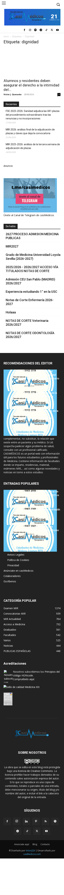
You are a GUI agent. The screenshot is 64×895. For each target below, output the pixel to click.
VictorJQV (31, 850)
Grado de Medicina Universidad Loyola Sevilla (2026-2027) (33, 256)
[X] (52, 30)
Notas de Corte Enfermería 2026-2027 (30, 302)
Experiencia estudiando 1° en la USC (31, 291)
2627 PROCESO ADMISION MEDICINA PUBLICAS (32, 236)
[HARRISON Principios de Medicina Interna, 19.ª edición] (30, 538)
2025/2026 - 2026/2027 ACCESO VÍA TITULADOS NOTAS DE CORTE (32, 269)
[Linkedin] (26, 821)
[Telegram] (41, 30)
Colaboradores (12, 576)
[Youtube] (57, 30)
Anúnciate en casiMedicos (18, 570)
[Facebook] (24, 30)
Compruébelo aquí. (24, 679)
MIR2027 (12, 246)
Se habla (10, 226)
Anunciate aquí (21, 844)
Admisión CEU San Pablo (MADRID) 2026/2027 (30, 281)
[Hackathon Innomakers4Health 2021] (30, 521)
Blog (35, 844)
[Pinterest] (35, 821)
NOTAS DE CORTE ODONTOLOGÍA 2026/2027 (30, 335)
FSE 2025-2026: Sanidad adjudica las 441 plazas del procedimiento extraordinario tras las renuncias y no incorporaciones (33, 115)
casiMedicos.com (32, 854)
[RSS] (45, 821)
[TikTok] (46, 30)
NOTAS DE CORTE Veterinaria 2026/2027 (27, 322)
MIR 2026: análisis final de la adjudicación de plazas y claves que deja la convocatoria (30, 131)
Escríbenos (10, 581)
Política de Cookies (18, 560)
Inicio (6, 36)
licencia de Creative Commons (35, 771)
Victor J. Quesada (13, 94)
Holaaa (11, 312)
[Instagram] (30, 30)
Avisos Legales (15, 554)
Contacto (45, 844)
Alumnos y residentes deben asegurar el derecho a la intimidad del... (31, 85)
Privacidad (13, 565)
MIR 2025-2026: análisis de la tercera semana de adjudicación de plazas (33, 146)
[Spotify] (35, 30)
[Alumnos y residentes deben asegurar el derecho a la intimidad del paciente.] (32, 62)
